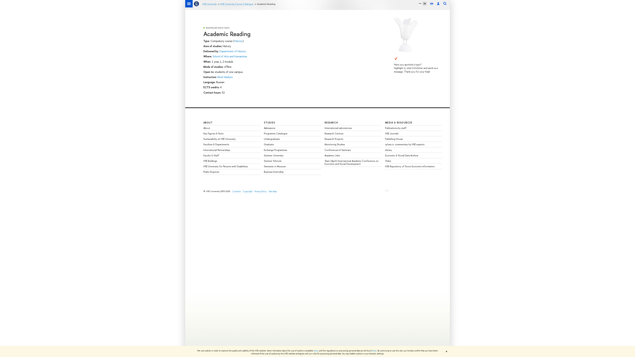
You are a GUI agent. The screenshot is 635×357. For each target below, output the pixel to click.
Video (388, 160)
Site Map (273, 191)
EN (425, 3)
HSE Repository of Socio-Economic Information (410, 166)
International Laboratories (338, 128)
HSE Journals (391, 133)
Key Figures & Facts (213, 133)
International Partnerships (216, 150)
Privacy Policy (260, 191)
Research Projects (334, 138)
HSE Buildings (210, 160)
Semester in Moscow (275, 166)
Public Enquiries (211, 171)
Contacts (236, 191)
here (316, 350)
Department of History (232, 51)
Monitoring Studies (335, 144)
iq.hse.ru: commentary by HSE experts (404, 144)
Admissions (269, 128)
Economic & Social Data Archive (401, 155)
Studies (269, 122)
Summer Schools (272, 160)
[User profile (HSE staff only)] (438, 3)
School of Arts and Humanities (230, 56)
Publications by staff (395, 128)
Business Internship (274, 171)
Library (388, 150)
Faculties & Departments (216, 144)
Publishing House (394, 138)
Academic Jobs (332, 155)
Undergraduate (272, 138)
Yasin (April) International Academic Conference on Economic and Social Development (352, 162)
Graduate (269, 144)
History (238, 41)
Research (331, 122)
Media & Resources (398, 122)
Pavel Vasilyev (225, 77)
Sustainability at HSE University (219, 138)
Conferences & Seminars (338, 150)
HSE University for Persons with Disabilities (225, 166)
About (208, 122)
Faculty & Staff (211, 155)
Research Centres (334, 133)
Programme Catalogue (275, 133)
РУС (420, 3)
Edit (387, 190)
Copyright (247, 191)
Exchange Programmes (275, 150)
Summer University (273, 155)
